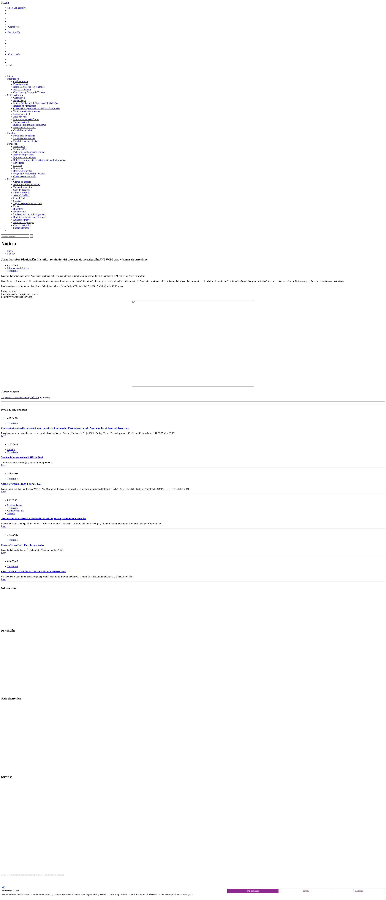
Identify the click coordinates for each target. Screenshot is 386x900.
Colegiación (19, 97)
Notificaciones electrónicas (26, 119)
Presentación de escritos (24, 127)
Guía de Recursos (21, 190)
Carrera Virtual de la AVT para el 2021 (21, 484)
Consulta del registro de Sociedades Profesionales (36, 108)
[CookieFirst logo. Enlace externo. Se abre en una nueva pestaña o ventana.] (3, 887)
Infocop (11, 449)
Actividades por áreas (23, 154)
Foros (16, 206)
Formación (12, 144)
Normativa (18, 168)
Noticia (10, 253)
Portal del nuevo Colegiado (26, 141)
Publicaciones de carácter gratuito (29, 214)
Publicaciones (19, 211)
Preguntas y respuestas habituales (29, 173)
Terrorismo (12, 271)
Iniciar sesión (14, 32)
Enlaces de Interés (21, 219)
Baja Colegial (19, 100)
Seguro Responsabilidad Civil (27, 203)
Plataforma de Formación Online (28, 152)
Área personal (20, 116)
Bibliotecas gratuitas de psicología (29, 217)
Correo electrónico (22, 225)
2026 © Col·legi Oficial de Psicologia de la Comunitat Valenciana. (32, 874)
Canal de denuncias (22, 130)
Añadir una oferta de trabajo (26, 184)
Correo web (14, 26)
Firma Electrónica (21, 192)
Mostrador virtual (21, 114)
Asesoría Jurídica (21, 195)
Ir (31, 236)
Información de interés (17, 268)
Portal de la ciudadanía (24, 135)
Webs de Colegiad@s (23, 222)
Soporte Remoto (21, 228)
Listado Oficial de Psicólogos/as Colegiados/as (35, 103)
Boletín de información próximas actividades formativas (39, 160)
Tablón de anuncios (22, 187)
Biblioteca (18, 209)
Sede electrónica (15, 95)
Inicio (10, 76)
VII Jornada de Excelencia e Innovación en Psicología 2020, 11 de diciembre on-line (43, 518)
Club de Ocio (19, 198)
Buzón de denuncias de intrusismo (29, 125)
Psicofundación (14, 505)
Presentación (19, 146)
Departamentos (20, 84)
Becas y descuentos (22, 171)
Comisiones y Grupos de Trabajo (29, 92)
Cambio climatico (15, 510)
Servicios (11, 179)
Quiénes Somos (20, 81)
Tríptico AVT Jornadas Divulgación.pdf (20, 397)
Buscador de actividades (24, 157)
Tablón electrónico (22, 122)
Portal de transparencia (24, 138)
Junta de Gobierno (22, 89)
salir (11, 65)
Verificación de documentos (26, 111)
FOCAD (17, 165)
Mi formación (19, 149)
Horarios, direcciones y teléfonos (28, 87)
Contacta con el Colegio (12, 771)
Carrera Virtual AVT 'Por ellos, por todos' (22, 545)
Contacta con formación (24, 176)
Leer (3, 436)
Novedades (18, 162)
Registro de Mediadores (24, 106)
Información (13, 78)
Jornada (11, 513)
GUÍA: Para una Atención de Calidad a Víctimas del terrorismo (33, 571)
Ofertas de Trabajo (22, 181)
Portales (11, 133)
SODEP (17, 200)
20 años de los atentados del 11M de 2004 (22, 457)
